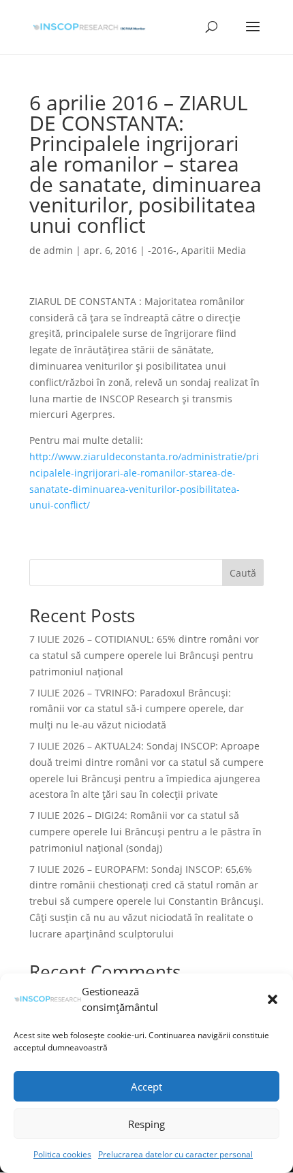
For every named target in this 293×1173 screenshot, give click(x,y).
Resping (146, 1124)
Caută (243, 572)
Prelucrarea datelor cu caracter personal (175, 1154)
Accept (146, 1086)
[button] (272, 999)
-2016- (162, 250)
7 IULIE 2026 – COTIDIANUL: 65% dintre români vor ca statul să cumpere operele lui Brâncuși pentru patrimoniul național (144, 655)
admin (58, 250)
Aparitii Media (213, 250)
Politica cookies (62, 1154)
